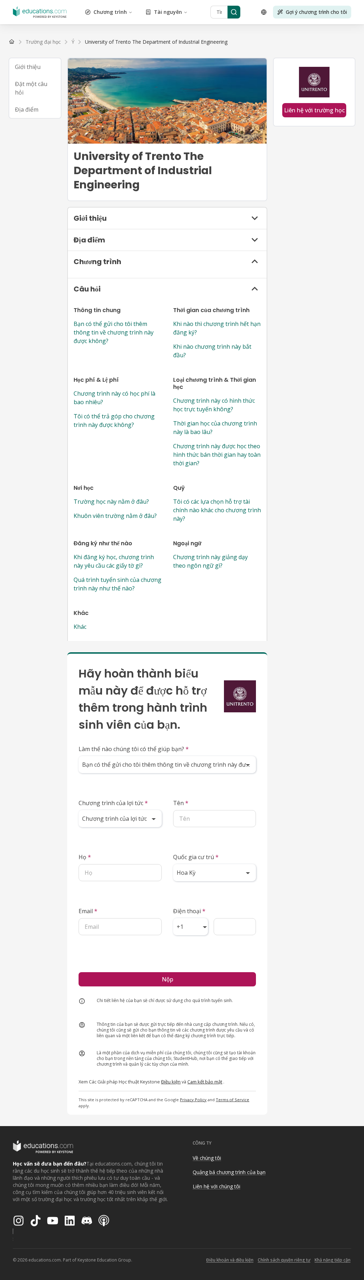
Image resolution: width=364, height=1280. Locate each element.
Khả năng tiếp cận (332, 1260)
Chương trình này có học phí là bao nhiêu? (114, 398)
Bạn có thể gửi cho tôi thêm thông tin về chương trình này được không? (114, 332)
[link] (156, 41)
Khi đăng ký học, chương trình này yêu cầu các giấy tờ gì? (114, 561)
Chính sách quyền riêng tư (284, 1260)
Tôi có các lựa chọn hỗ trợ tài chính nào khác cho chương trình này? (217, 510)
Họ (85, 857)
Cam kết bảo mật (204, 1081)
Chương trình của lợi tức (113, 803)
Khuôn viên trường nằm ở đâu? (115, 516)
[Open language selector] (263, 12)
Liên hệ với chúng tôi (216, 1186)
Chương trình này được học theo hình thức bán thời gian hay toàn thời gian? (217, 454)
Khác (80, 627)
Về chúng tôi (207, 1158)
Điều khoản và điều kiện (229, 1260)
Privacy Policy (193, 1099)
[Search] (234, 12)
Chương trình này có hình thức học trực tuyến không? (214, 405)
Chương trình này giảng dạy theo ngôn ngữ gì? (210, 561)
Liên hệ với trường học (314, 110)
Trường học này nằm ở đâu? (111, 501)
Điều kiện (171, 1081)
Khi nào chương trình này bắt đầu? (212, 351)
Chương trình (110, 12)
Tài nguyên (168, 12)
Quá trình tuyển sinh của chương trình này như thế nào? (117, 584)
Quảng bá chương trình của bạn (229, 1172)
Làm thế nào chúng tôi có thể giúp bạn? (134, 749)
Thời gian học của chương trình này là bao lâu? (215, 427)
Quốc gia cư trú (196, 857)
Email (88, 911)
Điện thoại (189, 911)
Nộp (167, 979)
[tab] (35, 66)
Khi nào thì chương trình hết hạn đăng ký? (217, 328)
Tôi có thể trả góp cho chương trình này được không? (114, 420)
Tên (180, 803)
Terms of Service (232, 1099)
